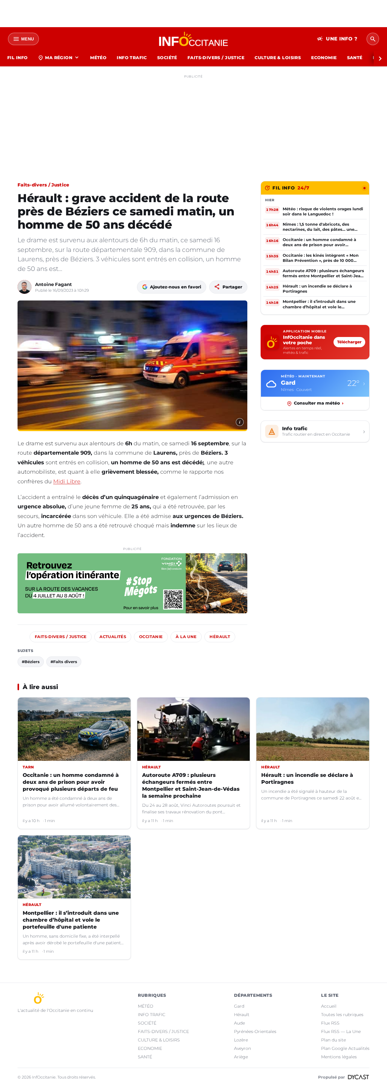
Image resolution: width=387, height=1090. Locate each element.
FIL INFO (17, 57)
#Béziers (31, 661)
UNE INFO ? (337, 39)
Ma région (59, 57)
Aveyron (242, 1048)
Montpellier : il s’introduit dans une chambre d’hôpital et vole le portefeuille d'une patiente (71, 920)
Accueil (329, 1006)
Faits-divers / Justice (44, 185)
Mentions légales (339, 1057)
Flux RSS (330, 1023)
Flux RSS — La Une (341, 1031)
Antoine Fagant (53, 284)
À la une (186, 636)
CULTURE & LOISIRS (278, 57)
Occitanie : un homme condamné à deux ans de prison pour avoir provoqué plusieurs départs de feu (71, 782)
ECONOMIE (324, 57)
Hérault (220, 636)
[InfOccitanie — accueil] (194, 38)
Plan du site (333, 1040)
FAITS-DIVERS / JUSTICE (215, 57)
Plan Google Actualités (345, 1048)
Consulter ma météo (318, 403)
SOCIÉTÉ (167, 57)
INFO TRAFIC (132, 57)
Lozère (241, 1040)
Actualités (112, 636)
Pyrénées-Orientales (255, 1031)
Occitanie (151, 636)
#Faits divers (63, 661)
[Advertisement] (193, 123)
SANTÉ (355, 57)
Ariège (241, 1057)
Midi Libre (66, 481)
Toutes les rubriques (342, 1014)
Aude (239, 1023)
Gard (239, 1006)
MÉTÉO (98, 57)
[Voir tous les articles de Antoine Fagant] (24, 287)
